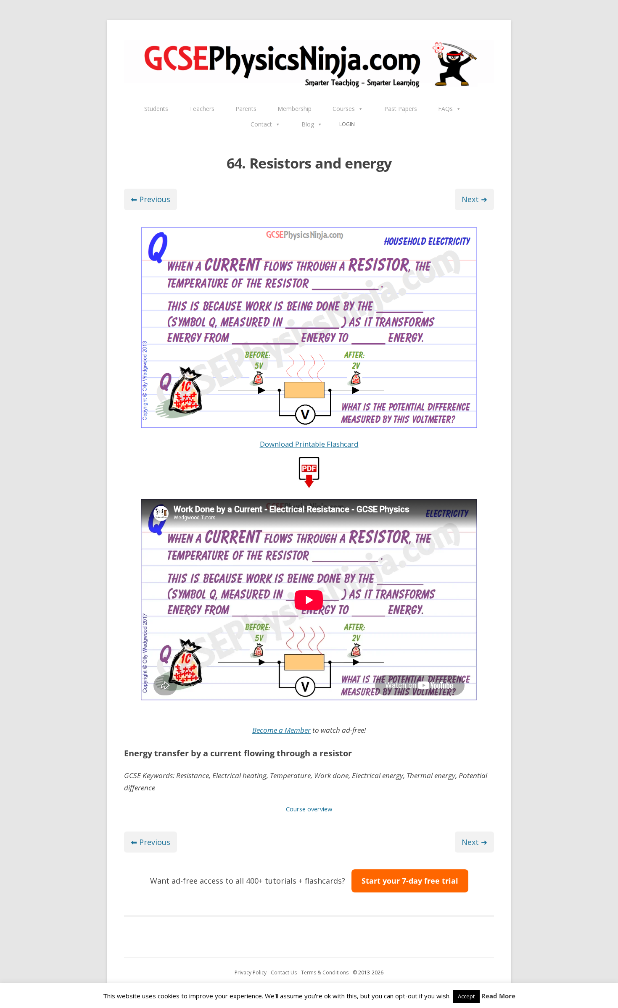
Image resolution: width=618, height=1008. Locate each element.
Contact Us (284, 972)
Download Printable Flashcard (309, 444)
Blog (307, 124)
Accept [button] (466, 996)
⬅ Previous (150, 199)
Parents (245, 109)
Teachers (201, 109)
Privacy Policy (251, 972)
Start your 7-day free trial (410, 881)
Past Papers (400, 109)
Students (156, 109)
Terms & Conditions (325, 972)
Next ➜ (474, 199)
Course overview (309, 809)
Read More (498, 996)
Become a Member (281, 730)
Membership (294, 109)
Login (347, 124)
